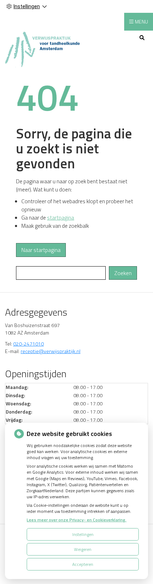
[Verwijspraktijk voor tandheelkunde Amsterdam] (42, 48)
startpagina (60, 218)
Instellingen (83, 534)
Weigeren (82, 549)
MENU (141, 21)
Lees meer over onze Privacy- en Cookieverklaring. (76, 519)
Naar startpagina (40, 250)
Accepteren (82, 564)
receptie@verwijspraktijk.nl (50, 351)
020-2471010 (28, 343)
